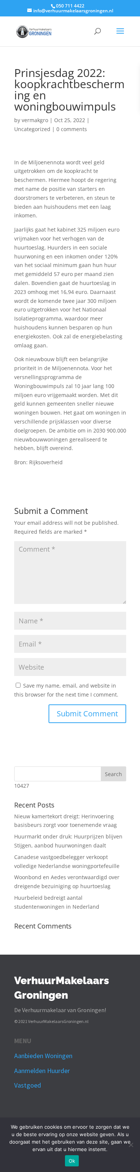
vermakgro (35, 120)
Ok (72, 1161)
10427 (21, 785)
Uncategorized (32, 129)
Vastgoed (27, 1085)
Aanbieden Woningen (43, 1055)
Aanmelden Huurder (42, 1070)
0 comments (71, 129)
